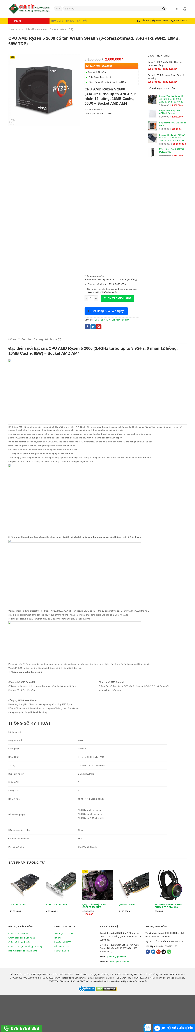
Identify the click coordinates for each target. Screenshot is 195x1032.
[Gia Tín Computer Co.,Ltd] (29, 9)
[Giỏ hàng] (185, 8)
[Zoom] (12, 122)
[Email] (163, 952)
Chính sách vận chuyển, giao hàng (25, 946)
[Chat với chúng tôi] (174, 1028)
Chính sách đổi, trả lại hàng (21, 938)
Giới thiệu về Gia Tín (64, 933)
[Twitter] (153, 952)
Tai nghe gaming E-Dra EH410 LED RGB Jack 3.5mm (168, 907)
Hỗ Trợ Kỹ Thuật (62, 946)
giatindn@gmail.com (116, 956)
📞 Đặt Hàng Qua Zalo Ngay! (106, 311)
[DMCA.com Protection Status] (106, 989)
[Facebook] (148, 952)
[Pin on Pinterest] (98, 326)
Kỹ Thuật (82, 21)
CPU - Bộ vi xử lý (62, 29)
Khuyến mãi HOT (62, 942)
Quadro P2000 (18, 904)
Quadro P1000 (127, 904)
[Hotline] (169, 952)
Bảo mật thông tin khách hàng (22, 951)
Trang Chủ (57, 21)
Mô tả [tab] (12, 339)
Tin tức (57, 938)
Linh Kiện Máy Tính (36, 29)
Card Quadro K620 (57, 904)
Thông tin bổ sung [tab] (30, 339)
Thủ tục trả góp (61, 951)
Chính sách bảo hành (18, 933)
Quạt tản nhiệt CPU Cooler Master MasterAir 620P (94, 907)
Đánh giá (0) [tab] (53, 339)
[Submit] (163, 8)
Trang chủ (14, 29)
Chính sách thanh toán (19, 942)
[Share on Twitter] (93, 326)
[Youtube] (158, 952)
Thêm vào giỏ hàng (117, 298)
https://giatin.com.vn (119, 961)
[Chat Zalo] (147, 1028)
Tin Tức (70, 21)
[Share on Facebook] (87, 326)
